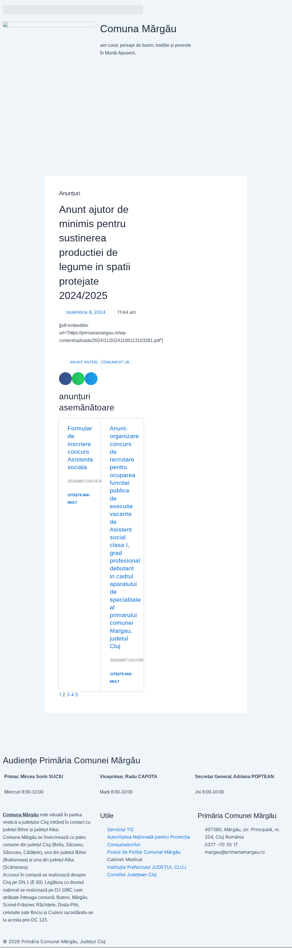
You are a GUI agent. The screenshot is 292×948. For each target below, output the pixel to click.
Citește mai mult (78, 498)
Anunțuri (69, 193)
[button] (73, 9)
